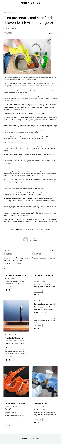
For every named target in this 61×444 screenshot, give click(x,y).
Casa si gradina (12, 12)
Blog (4, 263)
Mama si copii (10, 263)
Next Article (53, 250)
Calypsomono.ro (47, 213)
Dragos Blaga (9, 32)
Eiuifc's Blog (30, 3)
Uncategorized (36, 261)
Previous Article (9, 250)
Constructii (18, 272)
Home (5, 12)
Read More (9, 286)
